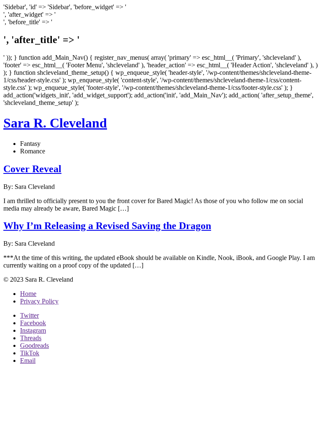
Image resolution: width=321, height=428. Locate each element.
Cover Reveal (32, 168)
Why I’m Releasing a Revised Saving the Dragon (107, 225)
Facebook (33, 322)
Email (28, 360)
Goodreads (34, 345)
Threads (30, 337)
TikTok (29, 353)
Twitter (29, 315)
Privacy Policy (39, 301)
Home (28, 293)
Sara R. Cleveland (55, 122)
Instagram (33, 330)
